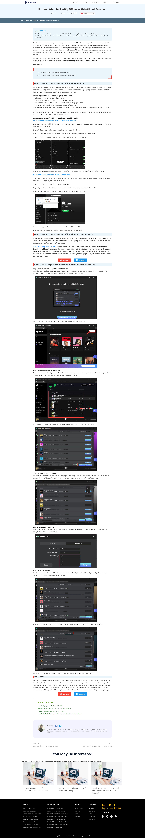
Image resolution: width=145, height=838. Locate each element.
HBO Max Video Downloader (30, 819)
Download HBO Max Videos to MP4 (56, 819)
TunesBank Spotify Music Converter (44, 247)
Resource (95, 2)
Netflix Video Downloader (30, 811)
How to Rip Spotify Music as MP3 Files (50, 706)
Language (116, 2)
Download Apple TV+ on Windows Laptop (58, 824)
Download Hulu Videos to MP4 (55, 827)
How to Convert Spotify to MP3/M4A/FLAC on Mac (54, 708)
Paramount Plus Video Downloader (32, 827)
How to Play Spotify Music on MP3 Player (51, 711)
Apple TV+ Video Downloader (31, 824)
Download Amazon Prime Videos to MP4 (57, 814)
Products (75, 2)
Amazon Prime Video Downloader (32, 814)
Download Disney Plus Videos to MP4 (57, 816)
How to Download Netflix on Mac (56, 811)
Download (66, 260)
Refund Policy (92, 819)
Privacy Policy (92, 816)
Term (90, 814)
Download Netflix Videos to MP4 (55, 808)
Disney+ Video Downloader (30, 816)
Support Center (79, 808)
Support (105, 2)
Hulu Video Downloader (29, 822)
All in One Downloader (29, 808)
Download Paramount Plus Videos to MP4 (58, 822)
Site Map (77, 816)
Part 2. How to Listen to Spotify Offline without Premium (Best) (56, 75)
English (85, 13)
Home (21, 20)
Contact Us (92, 811)
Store (85, 2)
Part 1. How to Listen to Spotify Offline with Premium (53, 72)
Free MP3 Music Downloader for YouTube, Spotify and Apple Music (60, 714)
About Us (91, 808)
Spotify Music (28, 20)
